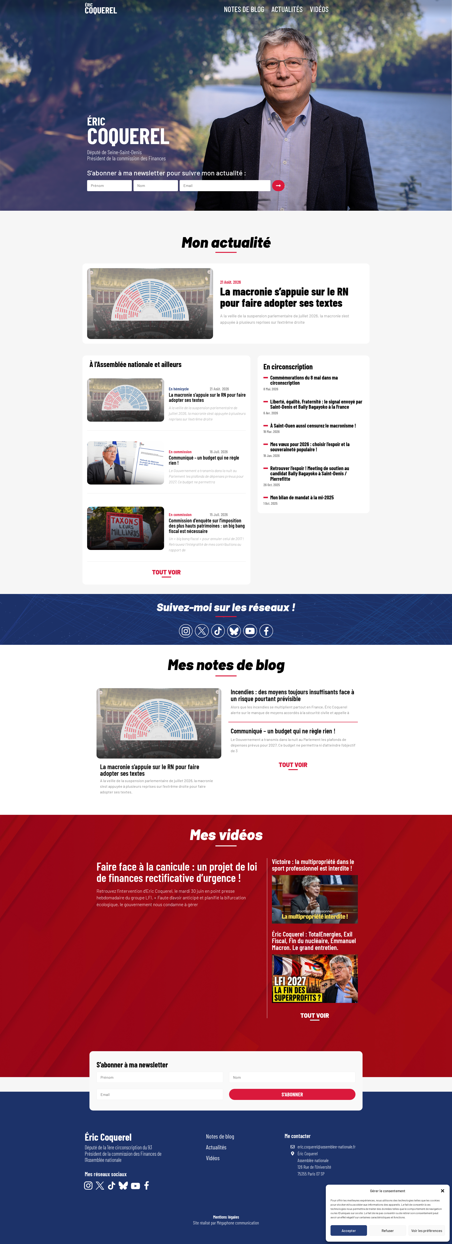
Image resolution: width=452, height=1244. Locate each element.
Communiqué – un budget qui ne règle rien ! (204, 460)
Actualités (287, 8)
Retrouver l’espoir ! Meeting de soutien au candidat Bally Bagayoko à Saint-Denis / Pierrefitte (309, 473)
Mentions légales (226, 1217)
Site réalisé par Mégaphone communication (226, 1222)
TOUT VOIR (166, 572)
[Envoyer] (278, 185)
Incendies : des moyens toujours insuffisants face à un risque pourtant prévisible (292, 695)
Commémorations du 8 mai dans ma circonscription (304, 380)
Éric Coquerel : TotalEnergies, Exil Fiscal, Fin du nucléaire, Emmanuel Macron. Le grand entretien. (314, 941)
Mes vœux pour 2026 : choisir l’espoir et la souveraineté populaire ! (310, 446)
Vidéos (319, 8)
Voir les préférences (426, 1230)
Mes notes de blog (226, 664)
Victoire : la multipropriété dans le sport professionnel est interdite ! (313, 864)
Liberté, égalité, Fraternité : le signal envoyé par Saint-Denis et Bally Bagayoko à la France (316, 404)
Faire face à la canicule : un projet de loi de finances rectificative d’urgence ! (177, 871)
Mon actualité (226, 242)
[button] (442, 1190)
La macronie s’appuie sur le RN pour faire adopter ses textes (284, 296)
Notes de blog (244, 8)
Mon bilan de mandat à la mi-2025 (302, 497)
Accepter (349, 1230)
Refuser (388, 1230)
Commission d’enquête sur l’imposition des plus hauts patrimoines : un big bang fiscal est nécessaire (207, 525)
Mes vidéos (226, 834)
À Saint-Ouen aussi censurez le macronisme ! (313, 425)
